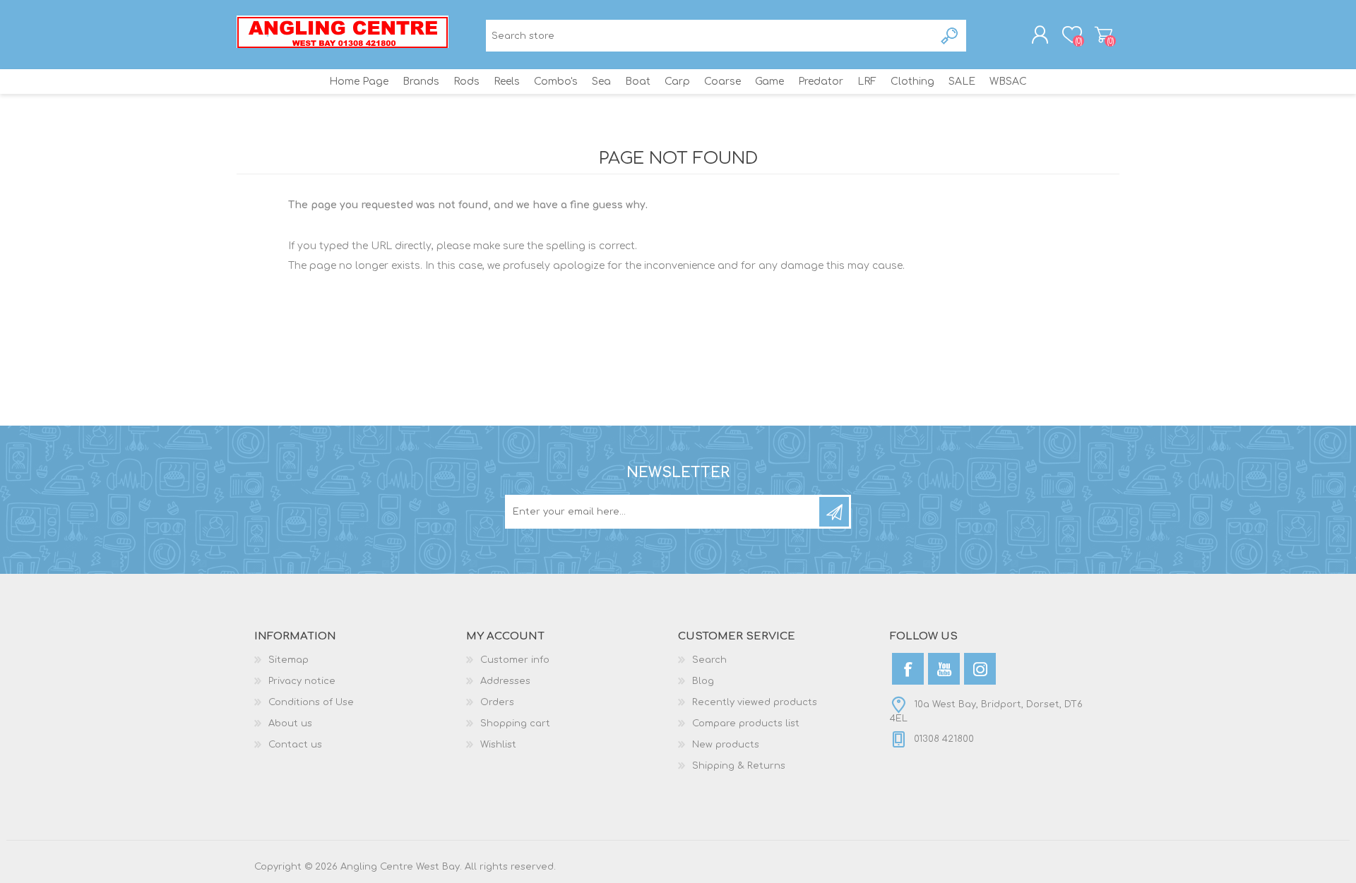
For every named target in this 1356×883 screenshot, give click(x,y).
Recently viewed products (754, 702)
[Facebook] (908, 669)
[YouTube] (944, 669)
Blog (703, 681)
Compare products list (745, 723)
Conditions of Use (311, 702)
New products (725, 745)
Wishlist (498, 745)
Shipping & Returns (738, 766)
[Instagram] (980, 669)
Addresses (505, 681)
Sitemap (288, 660)
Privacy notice (301, 681)
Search (950, 36)
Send (834, 512)
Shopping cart (1103, 34)
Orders (497, 702)
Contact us (295, 745)
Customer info (514, 660)
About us (290, 723)
